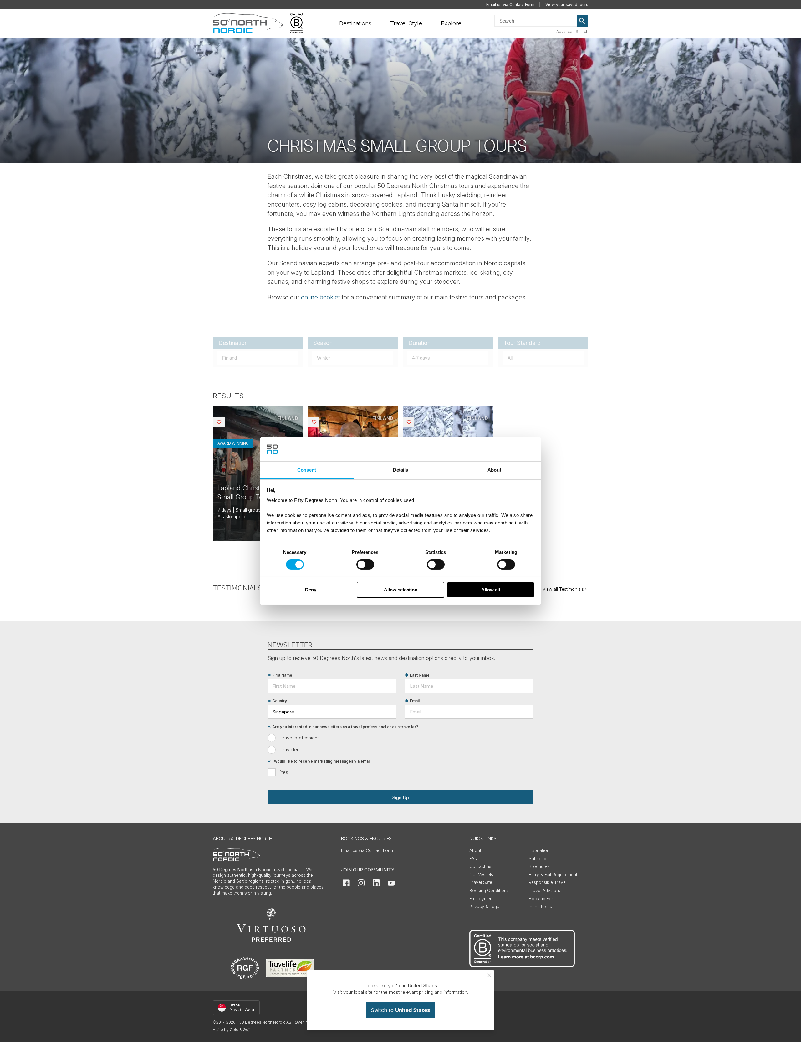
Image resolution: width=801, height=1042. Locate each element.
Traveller (289, 750)
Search (583, 21)
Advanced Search (572, 31)
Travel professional (300, 738)
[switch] (365, 564)
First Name (282, 675)
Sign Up (400, 797)
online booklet (320, 297)
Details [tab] (400, 469)
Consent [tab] (306, 469)
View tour (258, 473)
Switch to (400, 1010)
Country (279, 701)
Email (415, 701)
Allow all (490, 589)
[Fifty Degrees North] (248, 23)
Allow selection (400, 589)
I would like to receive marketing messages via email (321, 761)
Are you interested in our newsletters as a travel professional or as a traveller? (345, 726)
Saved (224, 421)
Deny (310, 589)
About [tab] (494, 469)
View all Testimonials (563, 589)
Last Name (420, 675)
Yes (284, 772)
